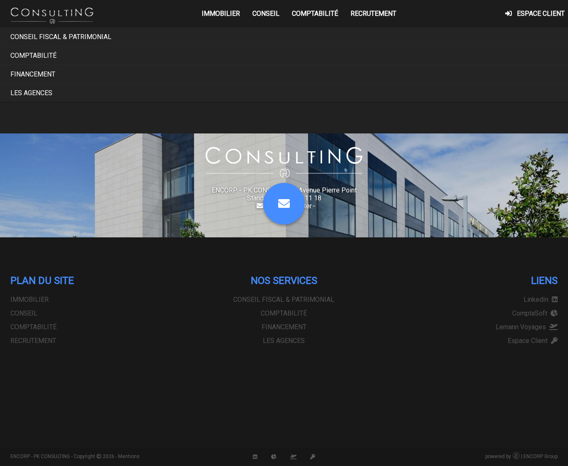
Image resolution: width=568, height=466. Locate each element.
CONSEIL (265, 13)
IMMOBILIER (221, 13)
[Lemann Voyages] (293, 456)
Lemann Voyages (522, 327)
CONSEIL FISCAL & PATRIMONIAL (60, 37)
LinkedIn (538, 299)
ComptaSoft (531, 313)
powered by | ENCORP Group (521, 456)
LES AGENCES (31, 93)
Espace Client (529, 341)
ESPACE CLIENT (541, 13)
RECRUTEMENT (373, 13)
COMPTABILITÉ (315, 13)
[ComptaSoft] (274, 456)
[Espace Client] (312, 456)
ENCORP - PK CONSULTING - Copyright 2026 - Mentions (75, 456)
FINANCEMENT (32, 74)
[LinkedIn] (255, 456)
